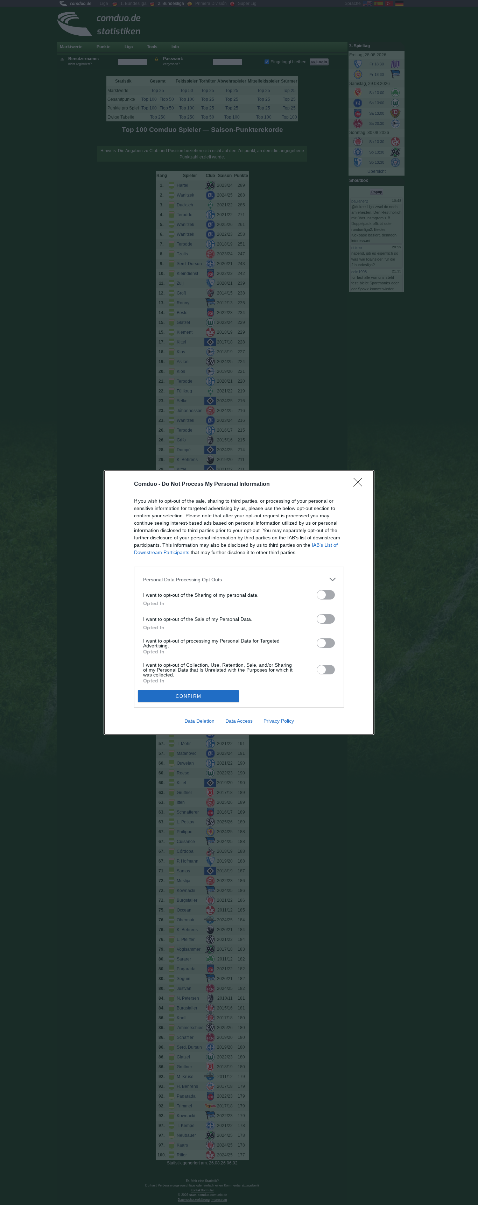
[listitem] (239, 579)
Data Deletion (199, 721)
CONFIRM (189, 696)
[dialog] (239, 602)
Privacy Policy (278, 721)
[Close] (360, 484)
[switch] (326, 595)
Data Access (239, 721)
